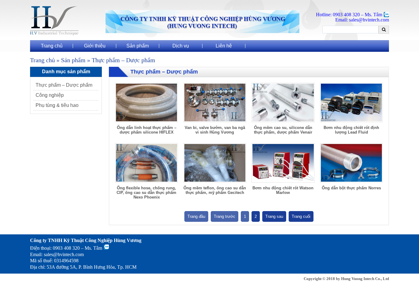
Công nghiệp (50, 95)
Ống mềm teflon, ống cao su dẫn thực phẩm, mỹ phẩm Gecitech (214, 190)
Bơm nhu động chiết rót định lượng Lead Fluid (351, 129)
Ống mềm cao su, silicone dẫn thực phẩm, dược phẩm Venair (283, 129)
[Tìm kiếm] (384, 29)
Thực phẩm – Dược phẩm (64, 85)
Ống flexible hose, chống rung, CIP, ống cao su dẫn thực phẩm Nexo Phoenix (146, 192)
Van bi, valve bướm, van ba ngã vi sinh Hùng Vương (215, 129)
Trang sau (274, 216)
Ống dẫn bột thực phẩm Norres (351, 188)
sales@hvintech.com (64, 254)
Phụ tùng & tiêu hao (57, 105)
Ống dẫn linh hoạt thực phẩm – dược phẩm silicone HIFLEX (146, 129)
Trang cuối (301, 216)
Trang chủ (42, 60)
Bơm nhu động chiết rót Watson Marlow (282, 190)
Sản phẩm (73, 60)
